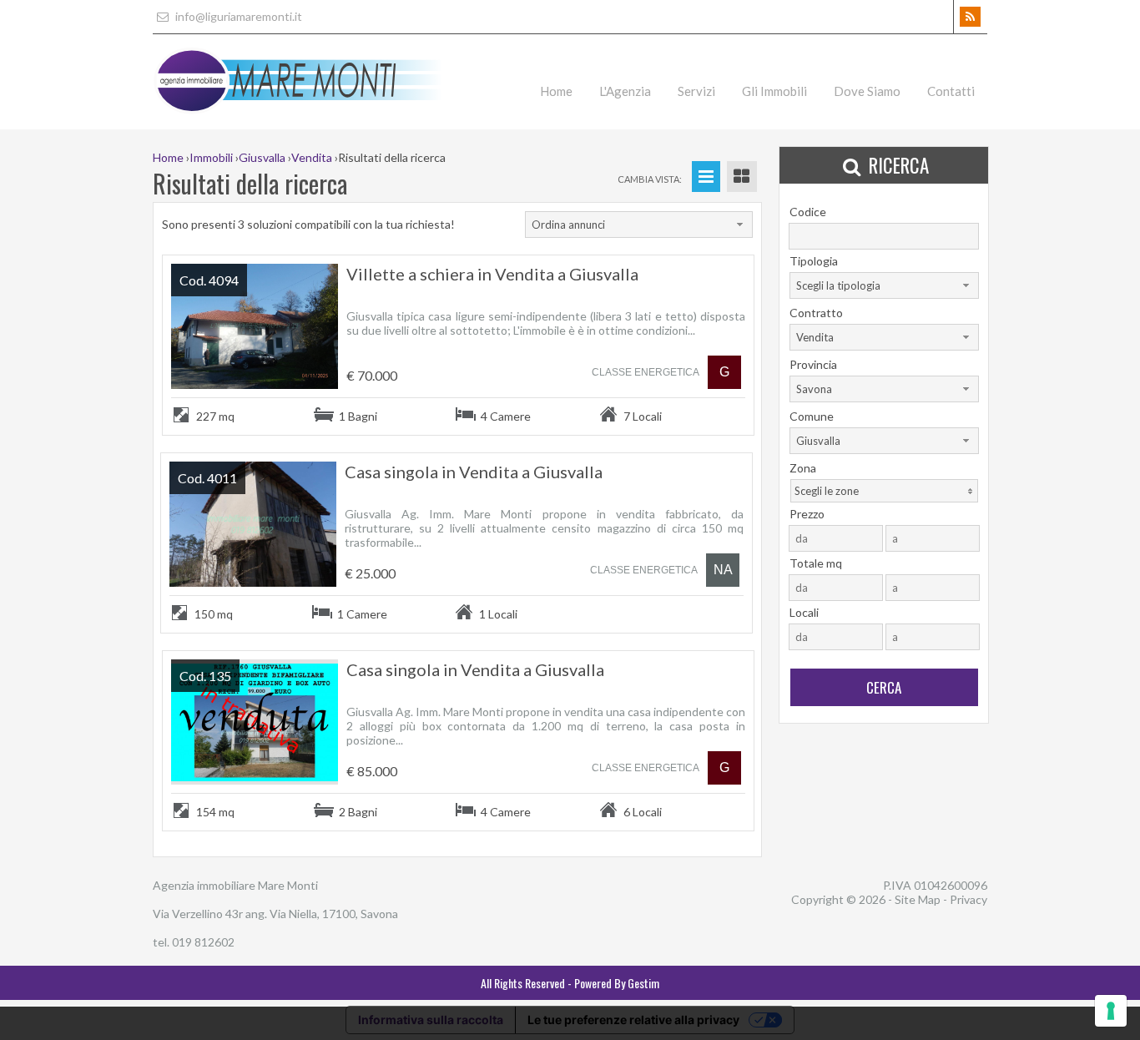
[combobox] (639, 224)
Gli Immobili (774, 90)
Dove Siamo (867, 90)
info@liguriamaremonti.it (237, 16)
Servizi (696, 90)
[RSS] (970, 16)
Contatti (951, 90)
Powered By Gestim (616, 983)
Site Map (918, 899)
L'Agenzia (625, 90)
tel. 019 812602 (194, 942)
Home (556, 90)
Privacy (968, 899)
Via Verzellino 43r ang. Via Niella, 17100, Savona (275, 913)
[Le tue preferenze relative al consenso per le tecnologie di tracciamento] (1111, 1011)
